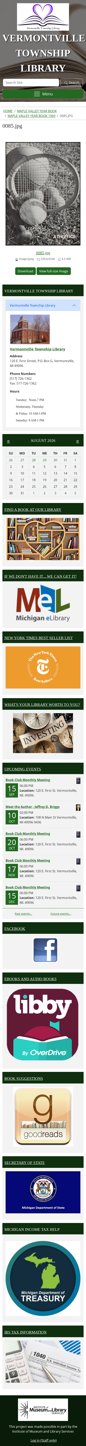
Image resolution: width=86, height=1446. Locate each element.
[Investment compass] (43, 733)
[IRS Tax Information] (43, 1361)
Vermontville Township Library (32, 305)
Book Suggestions (23, 1078)
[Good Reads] (43, 1117)
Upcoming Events (22, 769)
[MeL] (43, 603)
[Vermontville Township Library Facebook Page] (45, 949)
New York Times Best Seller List (38, 638)
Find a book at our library (32, 510)
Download (25, 271)
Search (74, 82)
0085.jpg (43, 252)
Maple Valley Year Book (37, 111)
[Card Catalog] (43, 539)
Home (8, 111)
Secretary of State (24, 1163)
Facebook (14, 929)
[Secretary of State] (43, 1192)
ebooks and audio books (30, 979)
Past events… (23, 914)
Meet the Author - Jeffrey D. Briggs (33, 807)
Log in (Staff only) (44, 1440)
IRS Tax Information (25, 1332)
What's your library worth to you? (42, 705)
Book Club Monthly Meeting (28, 780)
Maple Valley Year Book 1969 (31, 116)
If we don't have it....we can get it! (40, 576)
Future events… (61, 914)
